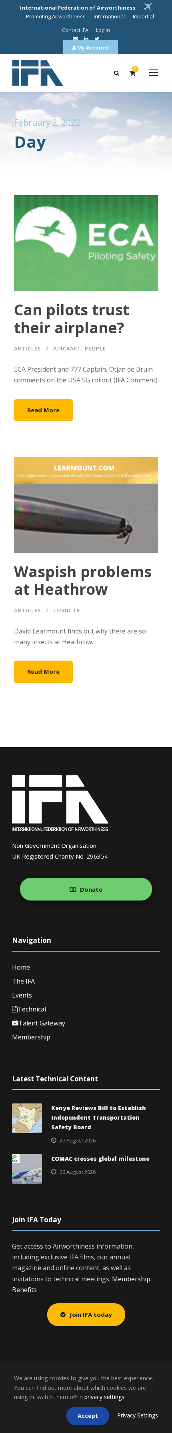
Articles (27, 348)
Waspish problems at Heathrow (83, 580)
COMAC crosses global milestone (100, 1158)
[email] (75, 38)
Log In (103, 30)
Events (22, 995)
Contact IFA (75, 30)
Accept (88, 1415)
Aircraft (67, 348)
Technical (32, 1009)
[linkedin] (86, 38)
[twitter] (96, 38)
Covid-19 (66, 610)
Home (21, 967)
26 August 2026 (78, 1172)
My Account (92, 47)
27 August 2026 (78, 1140)
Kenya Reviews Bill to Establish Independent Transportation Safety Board (98, 1117)
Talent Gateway (41, 1023)
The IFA (23, 981)
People (95, 348)
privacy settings (104, 1397)
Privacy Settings (137, 1415)
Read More (43, 410)
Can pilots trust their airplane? (71, 318)
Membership (31, 1037)
